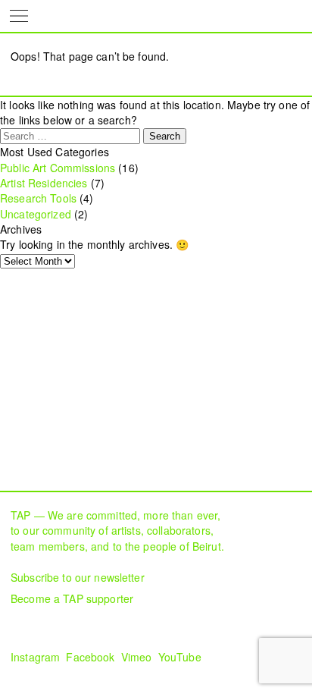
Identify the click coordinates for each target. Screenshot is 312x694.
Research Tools (38, 198)
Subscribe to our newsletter (78, 577)
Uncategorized (35, 213)
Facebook (90, 656)
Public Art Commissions (57, 167)
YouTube (179, 656)
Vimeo (136, 656)
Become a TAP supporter (72, 598)
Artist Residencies (44, 182)
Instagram (35, 656)
